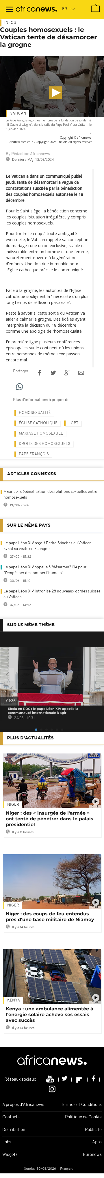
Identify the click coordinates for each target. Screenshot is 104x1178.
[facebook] (94, 1080)
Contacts (11, 1117)
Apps (97, 1142)
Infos (10, 23)
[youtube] (51, 1080)
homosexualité (35, 413)
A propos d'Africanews (23, 1105)
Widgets (10, 1155)
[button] (55, 92)
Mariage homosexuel (41, 433)
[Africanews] (36, 9)
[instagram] (52, 1088)
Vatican (18, 113)
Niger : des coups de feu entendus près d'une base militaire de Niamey (50, 916)
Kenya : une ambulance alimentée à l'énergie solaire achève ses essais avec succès (49, 1014)
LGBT (73, 423)
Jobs (6, 1142)
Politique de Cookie (83, 1117)
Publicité (93, 1130)
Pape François (34, 454)
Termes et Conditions (81, 1105)
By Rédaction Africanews (28, 154)
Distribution (13, 1130)
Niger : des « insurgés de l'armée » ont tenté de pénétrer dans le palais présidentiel (49, 818)
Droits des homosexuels (44, 444)
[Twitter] (65, 1080)
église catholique (38, 423)
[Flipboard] (80, 1080)
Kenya (13, 1000)
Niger (13, 805)
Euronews (92, 1155)
